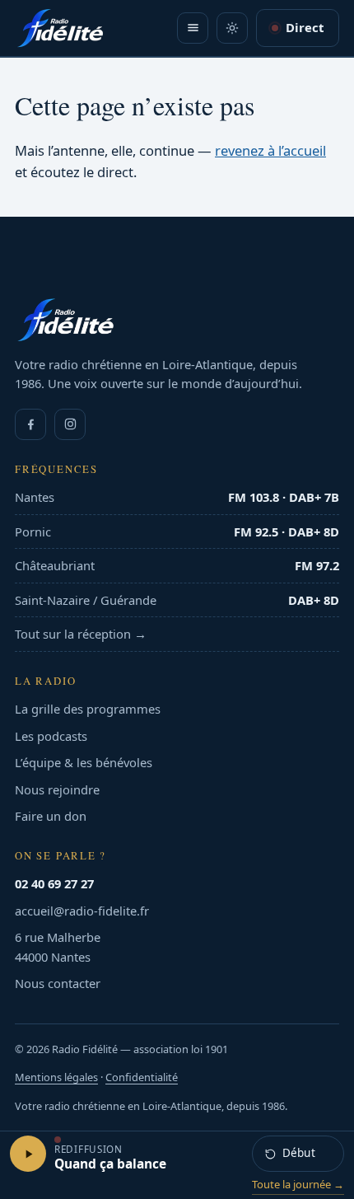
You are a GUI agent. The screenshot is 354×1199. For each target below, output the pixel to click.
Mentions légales (56, 1077)
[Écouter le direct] (28, 1154)
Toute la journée (298, 1184)
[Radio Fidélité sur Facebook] (30, 424)
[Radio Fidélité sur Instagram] (70, 424)
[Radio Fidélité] (177, 320)
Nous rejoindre (57, 789)
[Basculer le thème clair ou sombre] (232, 28)
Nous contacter (57, 983)
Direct (305, 27)
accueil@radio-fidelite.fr (82, 910)
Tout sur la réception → (81, 633)
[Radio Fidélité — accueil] (60, 28)
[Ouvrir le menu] (192, 28)
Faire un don (50, 816)
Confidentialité (141, 1077)
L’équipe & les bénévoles (83, 762)
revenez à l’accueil (270, 150)
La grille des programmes (88, 708)
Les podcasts (51, 736)
